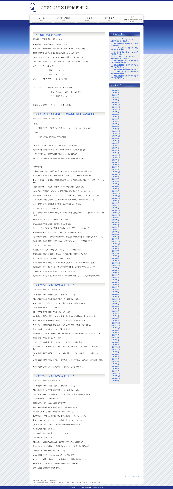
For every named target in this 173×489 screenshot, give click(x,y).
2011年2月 (115, 368)
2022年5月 (115, 164)
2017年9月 (115, 246)
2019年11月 (116, 213)
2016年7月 (115, 270)
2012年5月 (115, 337)
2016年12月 (116, 263)
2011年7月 (115, 356)
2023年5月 (115, 145)
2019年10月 (116, 215)
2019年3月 (115, 229)
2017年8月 (115, 248)
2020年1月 (115, 208)
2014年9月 (115, 289)
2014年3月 (115, 296)
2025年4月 (115, 100)
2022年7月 (115, 162)
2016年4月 (115, 277)
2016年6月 (115, 272)
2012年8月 (115, 330)
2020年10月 (116, 198)
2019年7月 (115, 222)
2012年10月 (116, 328)
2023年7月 (115, 141)
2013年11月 (116, 301)
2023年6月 (115, 143)
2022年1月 (115, 169)
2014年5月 (115, 294)
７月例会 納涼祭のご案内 (48, 34)
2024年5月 (115, 121)
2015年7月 (115, 282)
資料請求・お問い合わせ (132, 19)
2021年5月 (115, 184)
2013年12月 (116, 299)
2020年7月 (115, 200)
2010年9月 (115, 380)
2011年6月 (115, 359)
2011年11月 (116, 349)
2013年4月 (115, 316)
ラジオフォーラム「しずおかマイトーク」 (55, 285)
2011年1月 (115, 371)
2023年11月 (116, 133)
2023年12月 (116, 131)
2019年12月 (116, 210)
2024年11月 (116, 107)
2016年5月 (115, 275)
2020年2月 (115, 205)
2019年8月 (115, 220)
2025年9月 (115, 90)
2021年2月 (115, 191)
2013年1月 (115, 320)
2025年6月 (115, 95)
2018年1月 (115, 239)
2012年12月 (116, 323)
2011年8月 (115, 354)
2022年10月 (116, 157)
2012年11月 (116, 325)
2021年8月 (115, 176)
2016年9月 (115, 268)
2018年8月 (115, 232)
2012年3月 (115, 342)
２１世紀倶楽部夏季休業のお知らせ (124, 69)
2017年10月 (116, 244)
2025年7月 (115, 92)
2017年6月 (115, 253)
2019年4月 (115, 227)
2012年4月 (115, 340)
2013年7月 (115, 309)
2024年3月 (115, 126)
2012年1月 (115, 344)
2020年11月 (116, 196)
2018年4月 (115, 234)
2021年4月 (115, 186)
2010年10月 (116, 378)
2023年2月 (115, 150)
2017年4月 (115, 256)
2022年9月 (115, 160)
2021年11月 (116, 174)
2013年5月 (115, 313)
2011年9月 (115, 352)
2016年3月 (115, 280)
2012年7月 (115, 332)
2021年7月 (115, 179)
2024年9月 (115, 112)
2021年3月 (115, 188)
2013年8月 (115, 306)
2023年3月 (115, 148)
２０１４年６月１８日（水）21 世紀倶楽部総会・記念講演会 (64, 114)
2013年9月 (115, 304)
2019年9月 (115, 217)
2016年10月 (116, 265)
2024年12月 (116, 104)
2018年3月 (115, 237)
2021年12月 (116, 172)
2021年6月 (115, 181)
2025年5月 (115, 97)
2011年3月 (115, 366)
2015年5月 (115, 284)
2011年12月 (116, 347)
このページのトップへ (133, 476)
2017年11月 (116, 241)
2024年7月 (115, 117)
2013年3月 (115, 318)
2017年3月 (115, 258)
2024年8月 (115, 114)
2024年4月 (115, 124)
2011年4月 (115, 364)
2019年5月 (115, 225)
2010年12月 (116, 373)
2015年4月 (115, 287)
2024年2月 (115, 129)
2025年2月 (115, 102)
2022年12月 (116, 155)
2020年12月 (116, 193)
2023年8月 (115, 138)
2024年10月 (116, 109)
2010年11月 (116, 376)
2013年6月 (115, 311)
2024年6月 (115, 119)
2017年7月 (115, 251)
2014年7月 (115, 292)
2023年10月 (116, 136)
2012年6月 (115, 335)
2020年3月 (115, 203)
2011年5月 (115, 361)
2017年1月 (115, 260)
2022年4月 (115, 167)
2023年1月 (115, 153)
